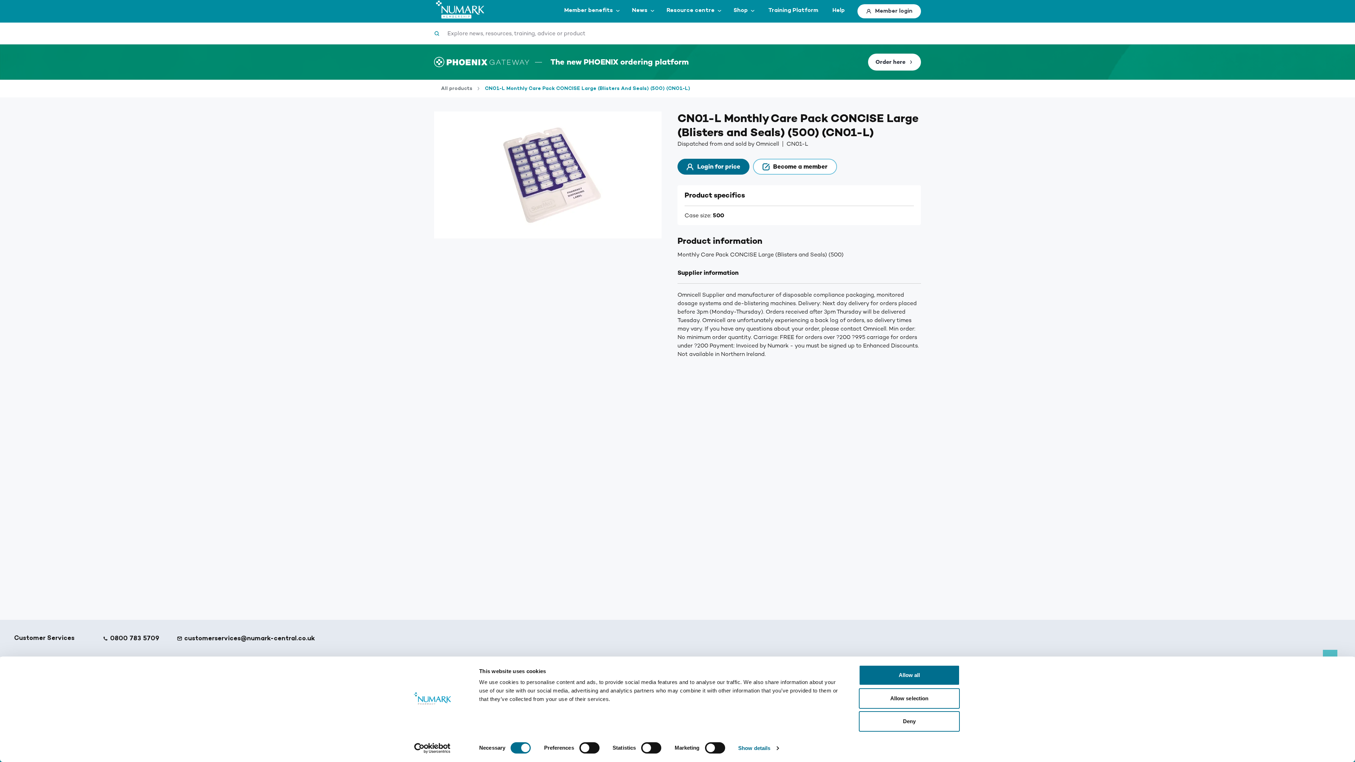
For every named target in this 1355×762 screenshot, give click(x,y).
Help (838, 10)
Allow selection (909, 698)
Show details (754, 748)
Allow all (909, 675)
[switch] (589, 748)
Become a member (800, 166)
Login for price (718, 166)
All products (456, 88)
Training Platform (793, 10)
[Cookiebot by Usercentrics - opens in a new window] (432, 748)
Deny (909, 721)
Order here (890, 62)
